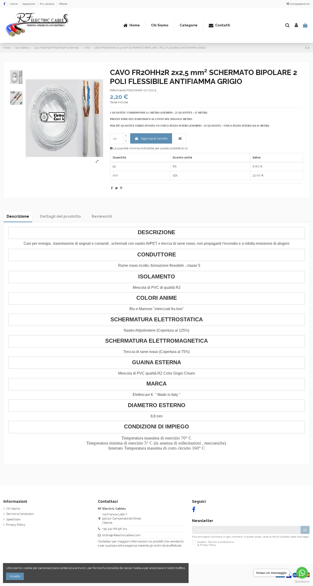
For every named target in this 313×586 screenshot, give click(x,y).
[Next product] (309, 47)
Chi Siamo (13, 508)
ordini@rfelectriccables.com (121, 535)
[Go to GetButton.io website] (302, 581)
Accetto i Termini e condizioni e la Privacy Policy (215, 543)
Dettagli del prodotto (60, 216)
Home (14, 4)
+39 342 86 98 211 (114, 528)
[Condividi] (112, 188)
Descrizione (18, 216)
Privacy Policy (15, 524)
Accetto (15, 576)
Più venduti (47, 4)
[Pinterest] (121, 188)
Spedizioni (29, 4)
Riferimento (118, 90)
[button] (188, 25)
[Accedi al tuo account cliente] (296, 25)
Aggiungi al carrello (153, 138)
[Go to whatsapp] (302, 572)
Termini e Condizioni (20, 514)
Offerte (63, 4)
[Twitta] (116, 188)
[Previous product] (306, 47)
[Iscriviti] (305, 530)
